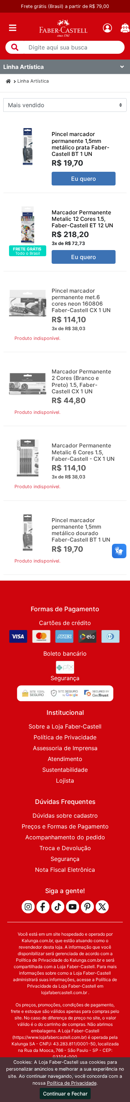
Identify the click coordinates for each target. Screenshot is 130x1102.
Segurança (65, 858)
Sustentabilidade (65, 769)
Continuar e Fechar (65, 1093)
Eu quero (83, 178)
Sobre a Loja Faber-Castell (65, 726)
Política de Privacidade (65, 737)
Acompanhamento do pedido (65, 837)
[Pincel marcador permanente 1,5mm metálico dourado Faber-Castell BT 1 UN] (27, 532)
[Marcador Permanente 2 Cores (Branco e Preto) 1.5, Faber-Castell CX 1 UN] (27, 384)
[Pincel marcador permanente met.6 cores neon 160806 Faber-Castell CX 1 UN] (27, 303)
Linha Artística (33, 81)
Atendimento (65, 758)
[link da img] (63, 27)
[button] (14, 47)
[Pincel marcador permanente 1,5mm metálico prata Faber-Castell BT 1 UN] (27, 146)
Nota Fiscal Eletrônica (65, 869)
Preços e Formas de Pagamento (65, 826)
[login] (107, 27)
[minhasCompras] (125, 27)
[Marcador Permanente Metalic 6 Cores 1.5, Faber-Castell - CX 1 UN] (27, 458)
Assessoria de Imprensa (65, 748)
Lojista (65, 780)
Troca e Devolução (65, 848)
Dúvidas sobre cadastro (65, 815)
